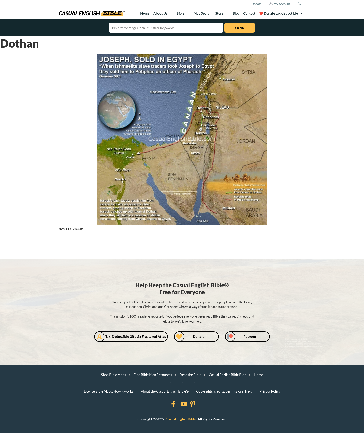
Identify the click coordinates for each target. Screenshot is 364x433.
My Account (281, 4)
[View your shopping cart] (299, 4)
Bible (180, 13)
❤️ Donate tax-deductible (278, 13)
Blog (236, 13)
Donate (257, 4)
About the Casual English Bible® (165, 391)
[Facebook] (168, 404)
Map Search (202, 13)
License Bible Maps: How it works (108, 391)
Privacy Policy (270, 391)
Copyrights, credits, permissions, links (224, 391)
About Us (160, 13)
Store (219, 13)
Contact (249, 13)
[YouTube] (179, 404)
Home (145, 13)
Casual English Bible (181, 419)
